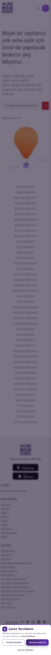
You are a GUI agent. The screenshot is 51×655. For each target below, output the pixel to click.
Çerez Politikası (28, 636)
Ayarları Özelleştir (25, 649)
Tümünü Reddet (14, 642)
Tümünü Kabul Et (37, 642)
